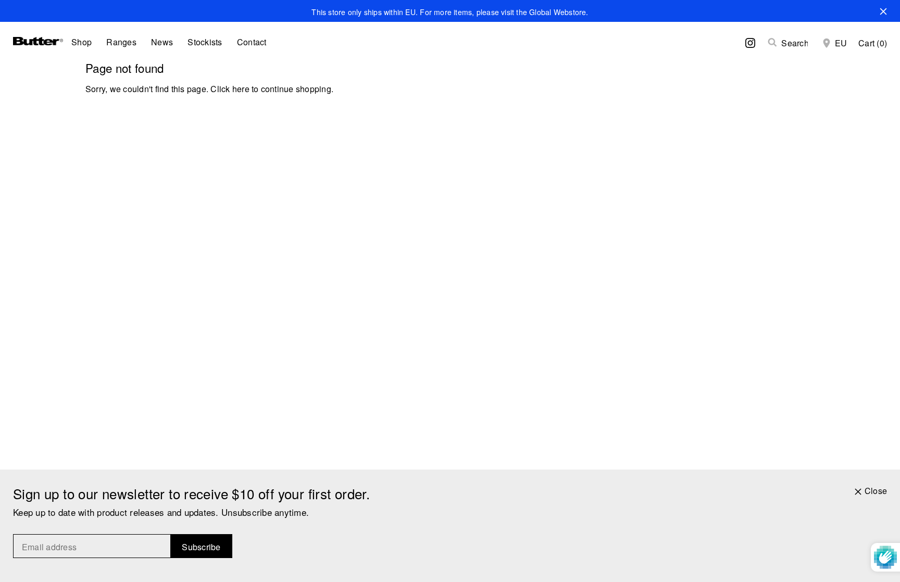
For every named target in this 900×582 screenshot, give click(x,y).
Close (876, 491)
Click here (229, 89)
